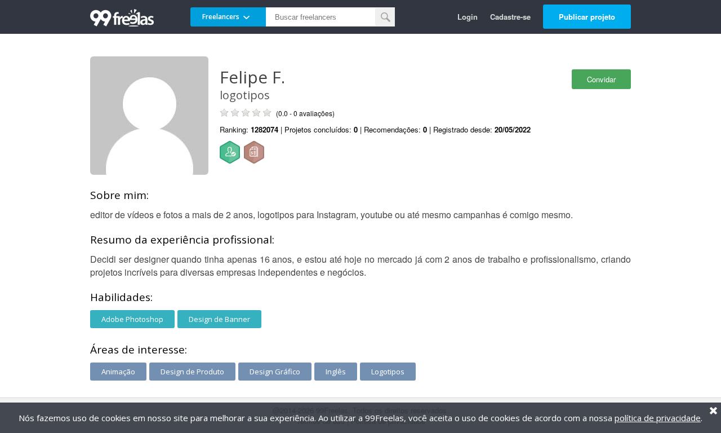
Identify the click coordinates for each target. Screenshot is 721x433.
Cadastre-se (510, 16)
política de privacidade (658, 417)
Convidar (601, 79)
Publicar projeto (587, 16)
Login (467, 16)
